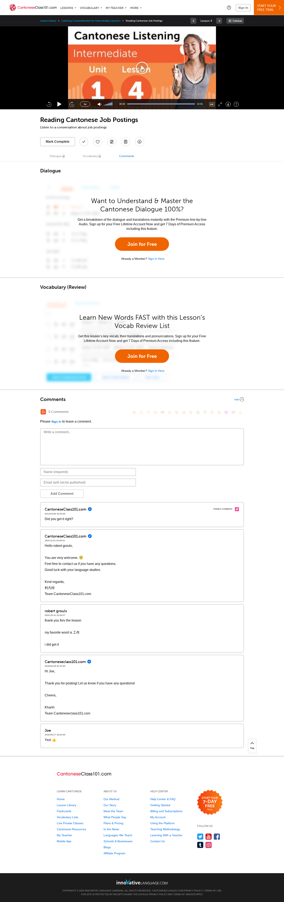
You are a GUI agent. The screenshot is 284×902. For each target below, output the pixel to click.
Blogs (107, 847)
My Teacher (114, 8)
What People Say (115, 817)
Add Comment (62, 493)
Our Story (110, 805)
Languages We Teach (118, 835)
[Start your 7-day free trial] (210, 802)
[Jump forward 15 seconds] (71, 104)
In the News (111, 829)
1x (85, 104)
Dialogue (56, 156)
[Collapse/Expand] (142, 399)
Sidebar (237, 21)
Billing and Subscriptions (166, 811)
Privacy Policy (193, 890)
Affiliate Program (114, 853)
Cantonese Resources (71, 829)
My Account (157, 817)
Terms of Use (212, 890)
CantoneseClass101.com (167, 890)
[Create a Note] (111, 141)
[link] (193, 21)
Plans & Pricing (113, 823)
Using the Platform (162, 823)
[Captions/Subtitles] (212, 104)
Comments (126, 156)
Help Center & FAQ (162, 799)
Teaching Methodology (165, 829)
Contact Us (157, 841)
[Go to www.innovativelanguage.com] (142, 882)
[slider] (108, 104)
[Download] (228, 104)
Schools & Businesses (118, 841)
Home (61, 799)
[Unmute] (99, 104)
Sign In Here (156, 258)
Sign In (243, 7)
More (134, 8)
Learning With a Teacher (166, 835)
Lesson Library (48, 20)
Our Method (111, 799)
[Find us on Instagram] (208, 845)
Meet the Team (113, 811)
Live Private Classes (70, 823)
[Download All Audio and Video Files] (139, 141)
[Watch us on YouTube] (208, 836)
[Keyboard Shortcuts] (236, 104)
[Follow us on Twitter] (200, 836)
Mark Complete (57, 141)
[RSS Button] (43, 412)
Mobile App (64, 841)
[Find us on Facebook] (217, 836)
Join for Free (142, 244)
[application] (142, 67)
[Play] (59, 104)
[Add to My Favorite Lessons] (97, 141)
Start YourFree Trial (266, 8)
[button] (229, 7)
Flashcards (64, 811)
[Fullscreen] (220, 104)
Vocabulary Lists (67, 817)
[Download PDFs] (125, 141)
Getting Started (160, 805)
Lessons (66, 8)
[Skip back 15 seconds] (49, 104)
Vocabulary (89, 8)
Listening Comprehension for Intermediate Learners (91, 20)
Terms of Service (184, 894)
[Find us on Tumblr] (200, 845)
